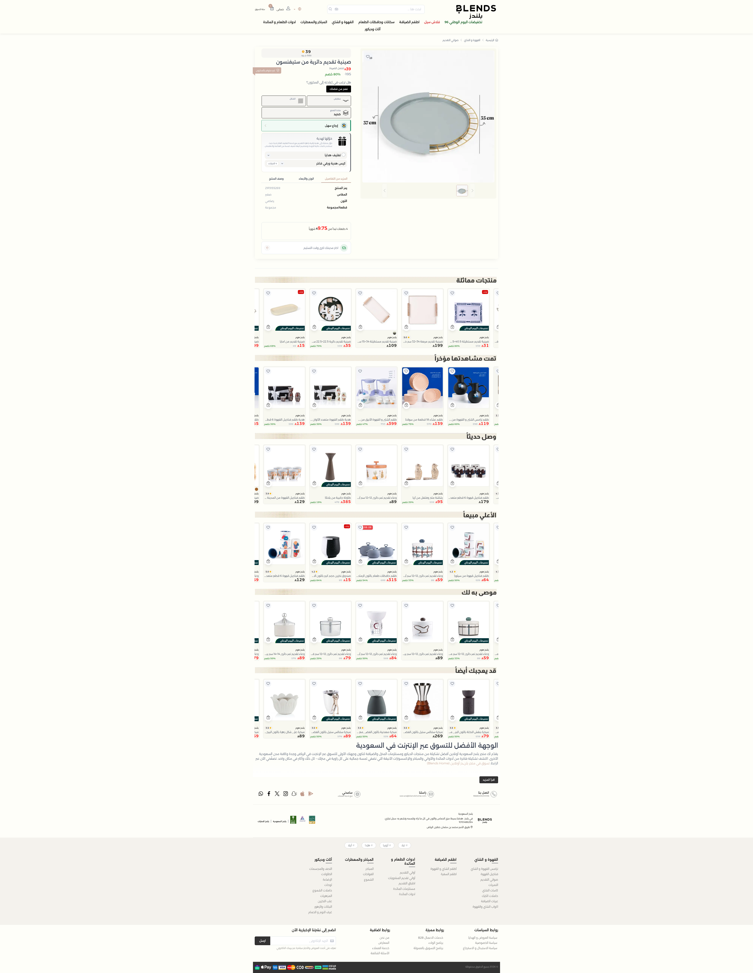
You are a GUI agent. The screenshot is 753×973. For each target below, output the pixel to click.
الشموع (369, 879)
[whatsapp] (260, 794)
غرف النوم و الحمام (320, 912)
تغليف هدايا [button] (333, 155)
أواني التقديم (407, 872)
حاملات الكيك (490, 896)
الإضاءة (327, 879)
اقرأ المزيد (489, 779)
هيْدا (367, 845)
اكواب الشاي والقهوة (485, 906)
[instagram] (285, 794)
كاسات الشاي (490, 890)
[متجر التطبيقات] (302, 794)
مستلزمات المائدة (404, 889)
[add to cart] (452, 327)
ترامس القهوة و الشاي (484, 869)
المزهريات (326, 896)
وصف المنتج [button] (276, 178)
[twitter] (277, 794)
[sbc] (302, 821)
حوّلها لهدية (324, 138)
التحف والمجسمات (320, 869)
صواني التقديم (450, 40)
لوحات (328, 885)
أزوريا (385, 845)
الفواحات (368, 874)
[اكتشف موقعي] (267, 247)
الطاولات (326, 874)
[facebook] (269, 794)
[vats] (312, 821)
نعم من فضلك (339, 88)
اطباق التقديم (407, 883)
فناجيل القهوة (489, 874)
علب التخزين (325, 901)
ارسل (262, 941)
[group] (428, 190)
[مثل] (498, 293)
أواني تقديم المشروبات (401, 878)
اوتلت (485, 292)
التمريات (493, 885)
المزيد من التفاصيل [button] (336, 178)
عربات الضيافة (489, 901)
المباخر (370, 869)
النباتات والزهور (323, 906)
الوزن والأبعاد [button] (306, 178)
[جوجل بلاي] (310, 794)
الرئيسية (490, 40)
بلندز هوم (484, 337)
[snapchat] (294, 794)
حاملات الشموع (322, 890)
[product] (468, 309)
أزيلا (350, 845)
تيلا (403, 845)
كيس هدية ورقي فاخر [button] (331, 163)
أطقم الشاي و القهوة (443, 869)
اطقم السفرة (449, 874)
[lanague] (297, 9)
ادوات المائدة (407, 894)
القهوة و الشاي (472, 40)
